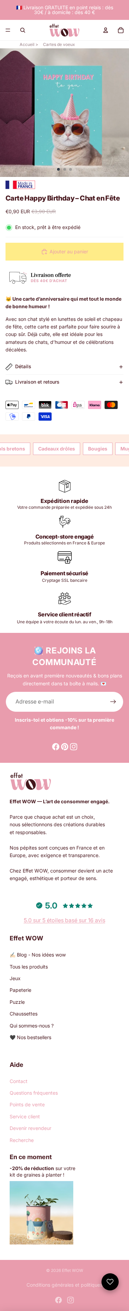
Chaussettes (23, 1014)
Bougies (97, 449)
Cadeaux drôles (56, 449)
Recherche (22, 1140)
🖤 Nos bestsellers (30, 1037)
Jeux (15, 978)
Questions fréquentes (34, 1093)
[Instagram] (70, 1300)
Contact (19, 1081)
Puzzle (17, 1002)
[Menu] (8, 30)
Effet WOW (72, 1270)
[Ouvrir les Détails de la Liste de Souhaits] (110, 1281)
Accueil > (29, 44)
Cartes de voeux (59, 44)
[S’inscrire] (113, 702)
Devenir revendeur (30, 1128)
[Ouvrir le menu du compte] (105, 30)
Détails (23, 366)
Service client (25, 1116)
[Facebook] (58, 1300)
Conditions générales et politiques (64, 1285)
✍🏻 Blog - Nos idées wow (38, 955)
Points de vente (27, 1104)
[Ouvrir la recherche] (22, 30)
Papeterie (20, 990)
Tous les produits (29, 967)
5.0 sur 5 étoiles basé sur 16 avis (64, 920)
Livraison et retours (37, 382)
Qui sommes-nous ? (32, 1026)
